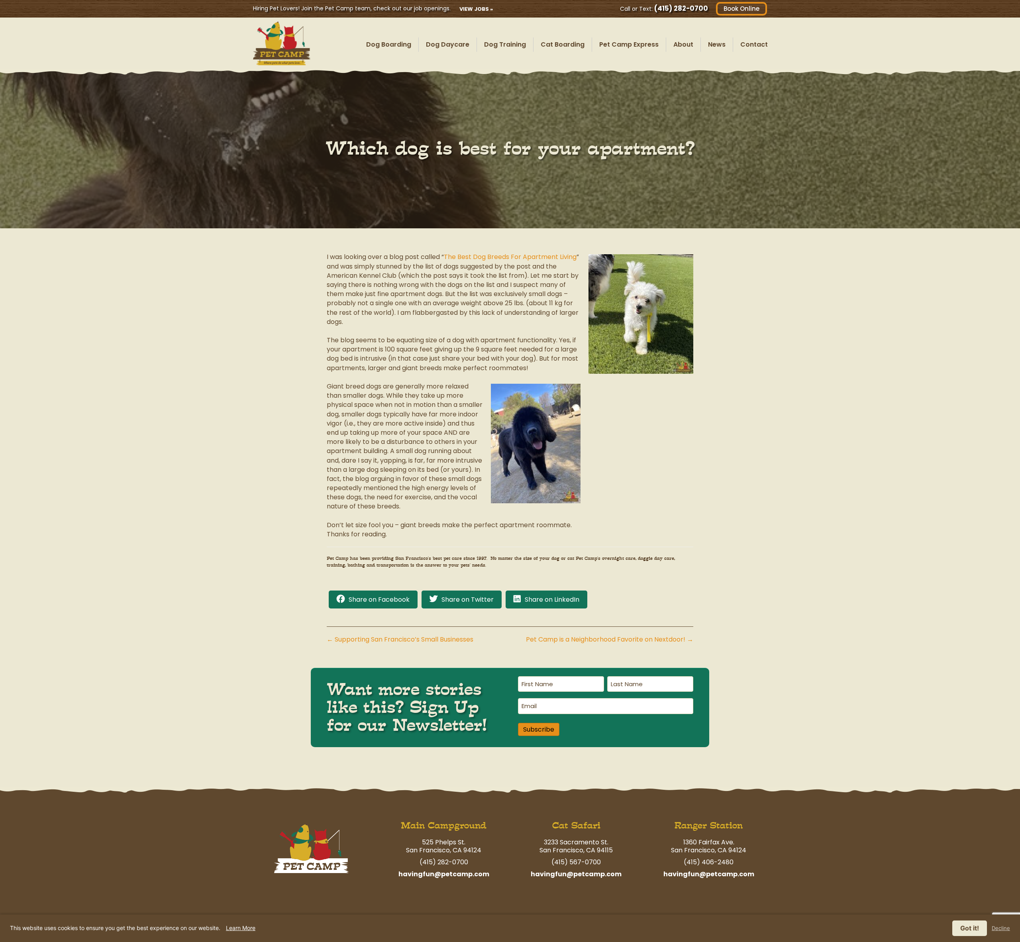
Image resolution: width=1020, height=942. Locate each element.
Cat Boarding (563, 44)
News (717, 44)
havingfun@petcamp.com (443, 874)
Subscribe (538, 729)
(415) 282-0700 (681, 8)
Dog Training (505, 44)
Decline (1001, 928)
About (683, 44)
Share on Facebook (379, 599)
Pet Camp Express (629, 44)
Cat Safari (576, 825)
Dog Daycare (447, 44)
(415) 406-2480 (709, 862)
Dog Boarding (388, 44)
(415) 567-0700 (576, 862)
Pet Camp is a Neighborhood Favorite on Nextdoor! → (609, 639)
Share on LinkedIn (552, 599)
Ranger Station (709, 825)
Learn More (240, 927)
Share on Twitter (467, 599)
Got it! (969, 928)
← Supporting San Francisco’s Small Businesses (400, 639)
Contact (754, 44)
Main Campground (443, 825)
